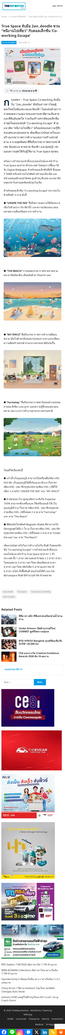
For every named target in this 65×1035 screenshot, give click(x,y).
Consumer (21, 1018)
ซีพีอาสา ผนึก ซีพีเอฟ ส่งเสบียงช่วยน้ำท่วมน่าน (41, 617)
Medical (39, 1024)
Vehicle (45, 1018)
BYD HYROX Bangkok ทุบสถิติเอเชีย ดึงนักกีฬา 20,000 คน (40, 642)
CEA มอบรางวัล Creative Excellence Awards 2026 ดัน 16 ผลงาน (39, 654)
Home (4, 16)
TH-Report (51, 1024)
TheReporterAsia (20, 1010)
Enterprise (34, 1018)
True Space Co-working (40, 591)
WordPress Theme (40, 1010)
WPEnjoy (28, 1014)
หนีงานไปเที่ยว (9, 597)
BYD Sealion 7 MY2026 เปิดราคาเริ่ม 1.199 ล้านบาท (29, 964)
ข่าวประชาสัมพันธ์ (18, 16)
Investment (57, 1018)
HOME (10, 1018)
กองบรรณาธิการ (13, 669)
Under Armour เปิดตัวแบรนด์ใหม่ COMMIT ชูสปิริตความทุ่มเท (37, 630)
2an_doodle (8, 591)
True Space (22, 591)
